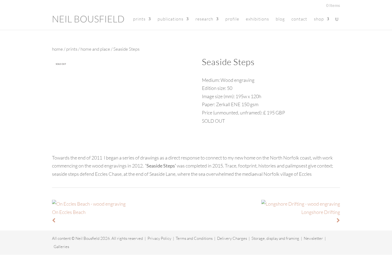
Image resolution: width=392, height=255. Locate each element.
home (57, 49)
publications (170, 19)
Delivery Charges (232, 238)
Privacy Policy (159, 238)
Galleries (61, 246)
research (204, 19)
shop (319, 19)
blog (280, 19)
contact (299, 19)
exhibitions (257, 19)
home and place (95, 49)
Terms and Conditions (194, 238)
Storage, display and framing (275, 238)
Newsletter (313, 238)
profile (232, 19)
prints (139, 19)
